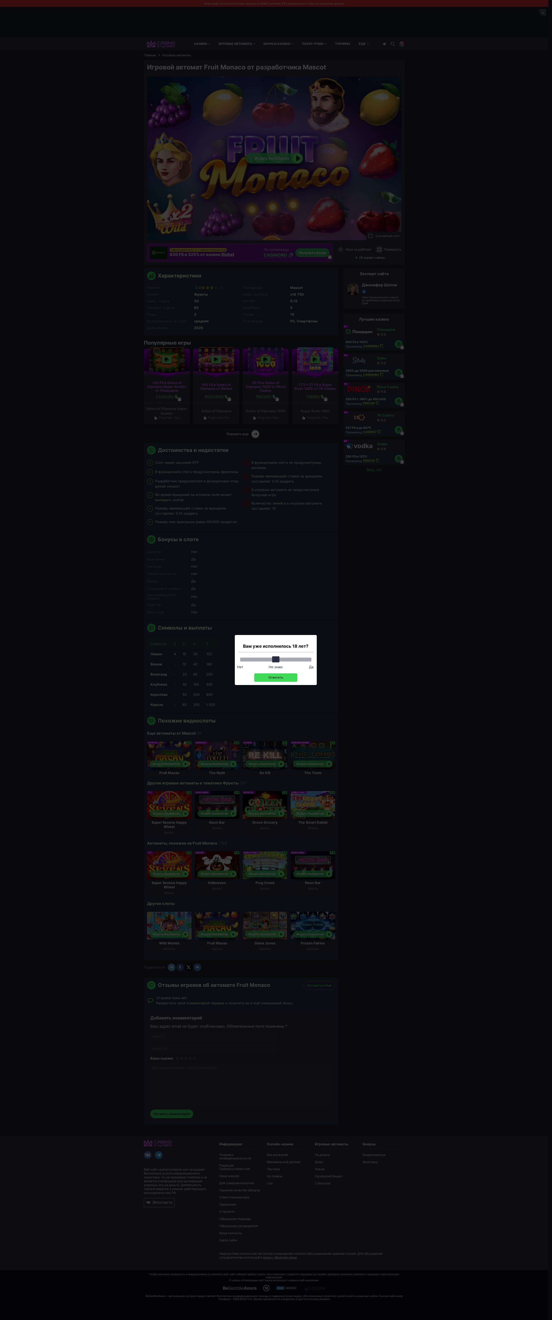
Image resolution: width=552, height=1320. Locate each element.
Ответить (275, 677)
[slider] (275, 659)
